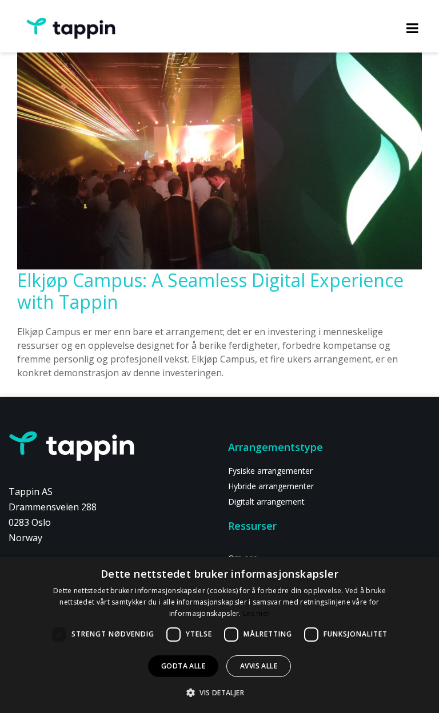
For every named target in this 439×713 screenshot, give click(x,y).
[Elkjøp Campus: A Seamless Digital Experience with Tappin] (219, 133)
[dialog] (219, 635)
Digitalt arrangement (266, 501)
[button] (219, 692)
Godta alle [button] (183, 666)
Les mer (256, 613)
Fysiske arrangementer (270, 470)
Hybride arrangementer (271, 486)
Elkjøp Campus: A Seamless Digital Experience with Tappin (210, 291)
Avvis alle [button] (258, 666)
